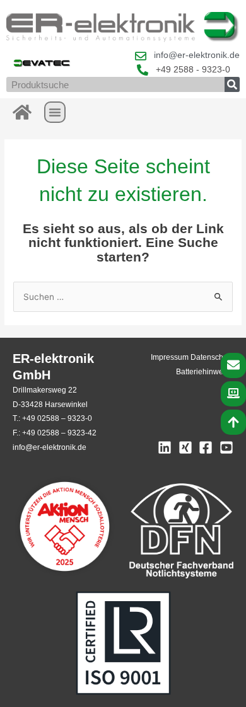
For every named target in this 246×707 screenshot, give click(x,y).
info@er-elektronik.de (49, 447)
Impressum (170, 357)
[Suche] (232, 84)
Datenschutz (211, 357)
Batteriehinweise (204, 371)
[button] (55, 112)
